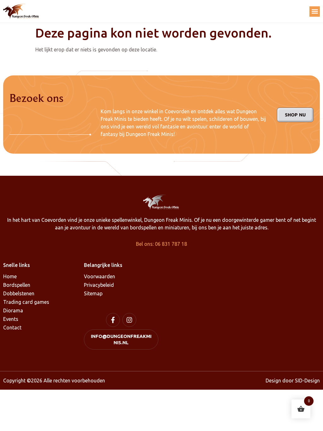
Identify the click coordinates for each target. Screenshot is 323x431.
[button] (314, 11)
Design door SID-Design (293, 380)
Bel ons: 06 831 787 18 (161, 244)
